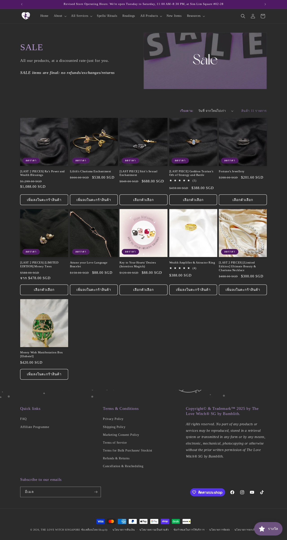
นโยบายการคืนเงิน (124, 529)
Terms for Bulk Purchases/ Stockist (127, 450)
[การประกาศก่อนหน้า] (22, 4)
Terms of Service (115, 442)
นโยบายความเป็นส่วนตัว (154, 529)
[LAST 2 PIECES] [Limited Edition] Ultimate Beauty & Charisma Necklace (237, 266)
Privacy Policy (113, 419)
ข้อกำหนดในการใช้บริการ (189, 529)
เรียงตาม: (187, 110)
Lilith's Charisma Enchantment (90, 171)
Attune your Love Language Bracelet (89, 264)
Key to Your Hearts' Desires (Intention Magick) (138, 264)
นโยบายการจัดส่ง (219, 529)
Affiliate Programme (34, 427)
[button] (59, 16)
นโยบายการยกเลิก (246, 529)
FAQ (23, 419)
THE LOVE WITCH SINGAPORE (60, 529)
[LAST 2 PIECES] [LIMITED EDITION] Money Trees (39, 264)
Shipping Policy (114, 427)
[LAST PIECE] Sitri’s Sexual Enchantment (138, 173)
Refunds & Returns (116, 458)
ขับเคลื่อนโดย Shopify (94, 529)
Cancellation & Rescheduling (123, 466)
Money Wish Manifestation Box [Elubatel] (41, 354)
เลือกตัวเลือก (143, 200)
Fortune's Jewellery (231, 171)
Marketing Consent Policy (121, 434)
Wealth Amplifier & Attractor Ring (192, 262)
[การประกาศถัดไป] (265, 4)
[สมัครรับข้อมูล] (96, 492)
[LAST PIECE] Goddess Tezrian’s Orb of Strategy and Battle (191, 173)
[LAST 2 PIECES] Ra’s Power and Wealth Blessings (42, 173)
